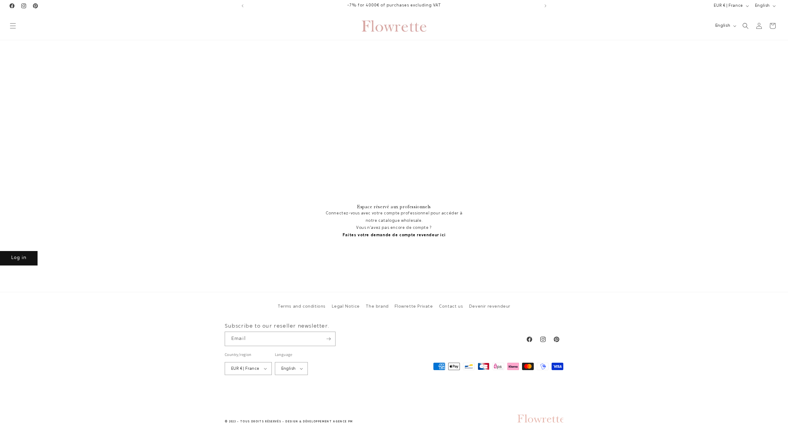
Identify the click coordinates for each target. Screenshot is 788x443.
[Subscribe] (328, 339)
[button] (13, 26)
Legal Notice (346, 307)
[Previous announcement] (242, 6)
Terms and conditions (302, 307)
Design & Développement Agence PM (319, 421)
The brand (377, 307)
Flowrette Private (414, 307)
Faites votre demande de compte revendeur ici (394, 235)
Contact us (451, 307)
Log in (18, 258)
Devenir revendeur (489, 307)
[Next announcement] (545, 6)
